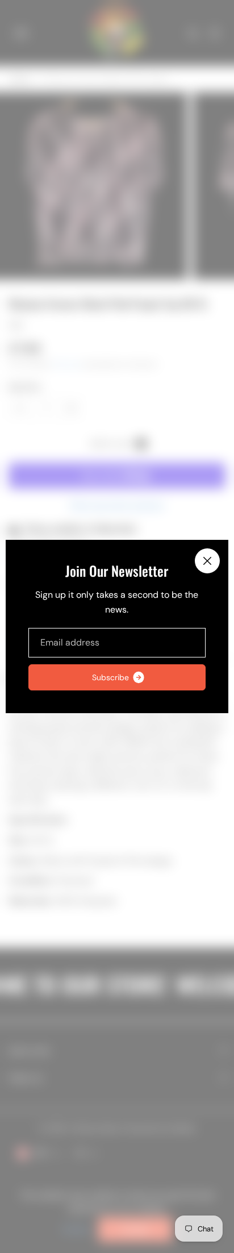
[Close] (207, 560)
